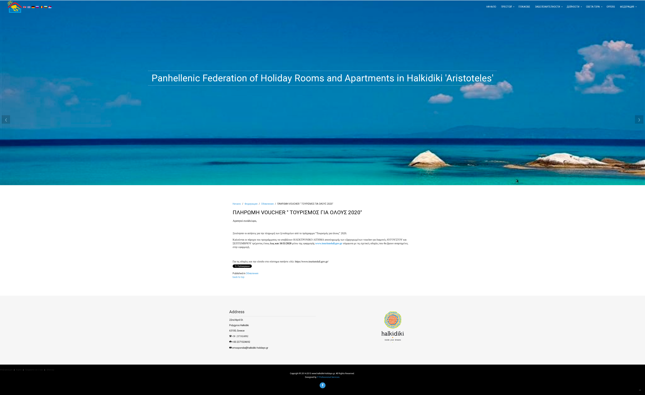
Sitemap (50, 370)
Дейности (573, 6)
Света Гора (593, 6)
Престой (506, 6)
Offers (611, 6)
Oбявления (267, 203)
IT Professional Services (328, 377)
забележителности (547, 6)
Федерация (627, 6)
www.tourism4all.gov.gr (328, 243)
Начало (491, 6)
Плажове (524, 6)
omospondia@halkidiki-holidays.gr (250, 347)
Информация (6, 370)
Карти (19, 370)
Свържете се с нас (34, 370)
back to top (238, 277)
